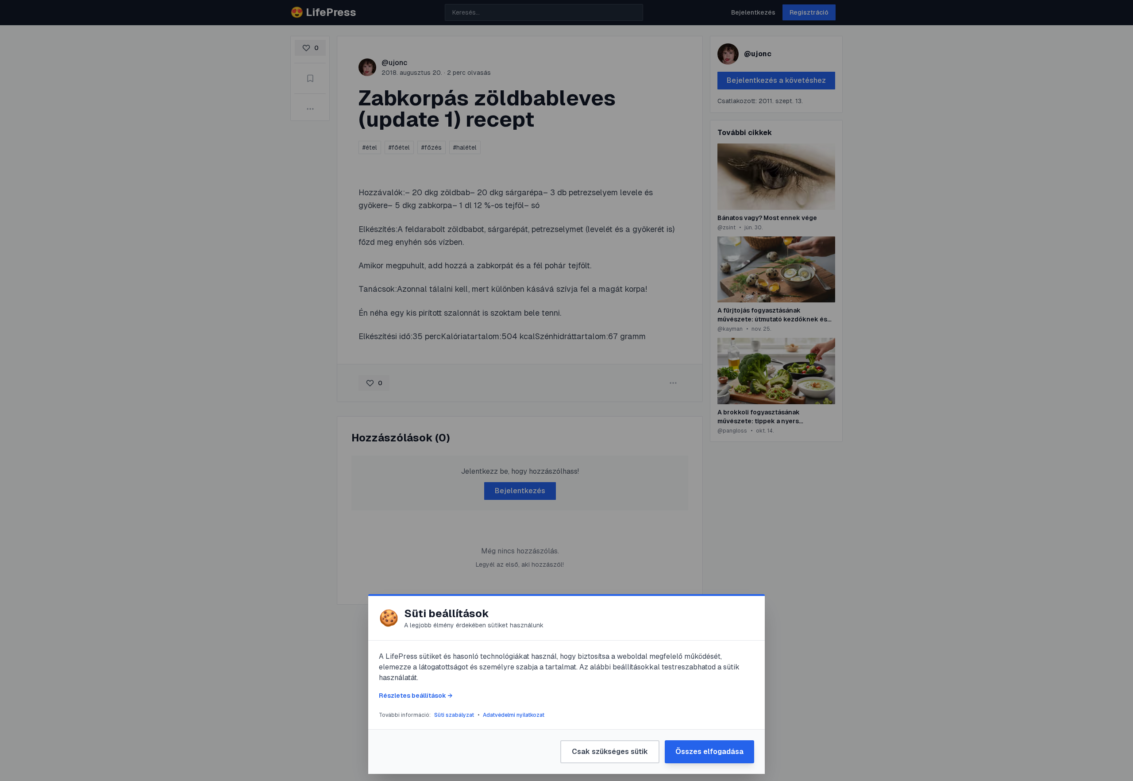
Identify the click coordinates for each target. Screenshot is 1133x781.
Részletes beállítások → (415, 695)
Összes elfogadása (709, 751)
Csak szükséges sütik (610, 751)
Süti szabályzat (454, 715)
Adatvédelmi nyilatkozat (513, 715)
